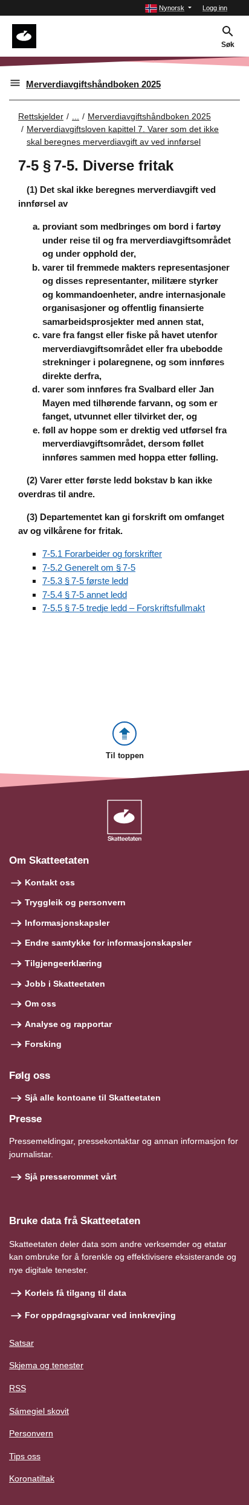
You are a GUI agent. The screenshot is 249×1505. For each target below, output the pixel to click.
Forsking (43, 1044)
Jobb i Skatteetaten (65, 983)
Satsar (21, 1343)
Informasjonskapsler (67, 923)
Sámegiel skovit (39, 1411)
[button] (168, 8)
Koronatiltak (31, 1478)
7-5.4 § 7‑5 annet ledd (84, 594)
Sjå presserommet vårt (71, 1176)
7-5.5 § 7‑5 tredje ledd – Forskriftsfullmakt (123, 608)
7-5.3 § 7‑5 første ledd (85, 581)
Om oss (40, 1003)
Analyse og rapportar (68, 1024)
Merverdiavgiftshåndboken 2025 (93, 84)
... (75, 116)
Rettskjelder (40, 116)
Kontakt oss (50, 882)
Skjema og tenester (46, 1365)
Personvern (31, 1433)
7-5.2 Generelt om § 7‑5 (88, 567)
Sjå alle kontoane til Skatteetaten (93, 1097)
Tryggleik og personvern (75, 902)
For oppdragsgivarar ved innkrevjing (100, 1315)
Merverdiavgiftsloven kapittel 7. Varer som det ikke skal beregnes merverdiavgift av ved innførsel (123, 135)
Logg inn (214, 7)
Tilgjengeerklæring (63, 963)
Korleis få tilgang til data (75, 1293)
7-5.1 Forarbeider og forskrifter (102, 553)
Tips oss (24, 1456)
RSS (17, 1388)
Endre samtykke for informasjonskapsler (108, 942)
